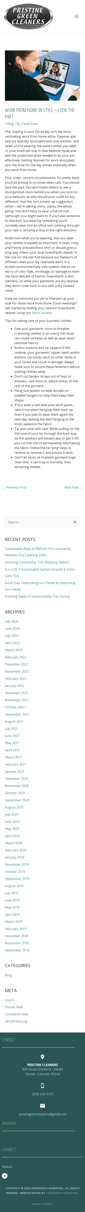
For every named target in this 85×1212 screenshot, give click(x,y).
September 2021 (17, 714)
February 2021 (15, 764)
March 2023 (13, 650)
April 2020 (12, 836)
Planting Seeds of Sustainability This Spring (37, 596)
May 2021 (12, 743)
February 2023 (15, 657)
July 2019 (11, 893)
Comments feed (16, 1014)
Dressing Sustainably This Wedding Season (37, 562)
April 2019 (12, 914)
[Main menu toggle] (76, 16)
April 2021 (12, 750)
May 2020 (12, 829)
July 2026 (11, 621)
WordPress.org (16, 1021)
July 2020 (11, 814)
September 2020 (17, 800)
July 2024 (11, 636)
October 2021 (15, 707)
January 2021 (14, 771)
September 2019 (17, 879)
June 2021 (12, 736)
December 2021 (16, 693)
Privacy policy (42, 1204)
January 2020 (14, 857)
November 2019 (17, 864)
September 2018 (17, 950)
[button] (42, 1140)
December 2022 (16, 664)
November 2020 (17, 786)
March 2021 (13, 757)
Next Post (73, 487)
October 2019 (15, 871)
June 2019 (12, 900)
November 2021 (17, 700)
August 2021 (14, 721)
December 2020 (16, 778)
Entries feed (14, 1007)
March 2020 (13, 843)
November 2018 (17, 943)
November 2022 (17, 671)
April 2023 (12, 643)
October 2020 (15, 793)
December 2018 (16, 936)
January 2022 (14, 686)
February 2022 (15, 678)
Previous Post (14, 487)
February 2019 (15, 929)
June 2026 (12, 628)
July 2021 (11, 728)
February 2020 (15, 850)
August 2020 (14, 807)
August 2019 (14, 886)
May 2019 (12, 907)
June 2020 (12, 821)
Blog (10, 124)
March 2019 (13, 921)
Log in (9, 1000)
